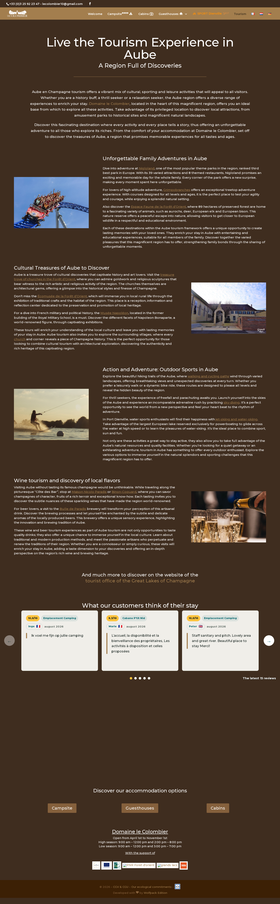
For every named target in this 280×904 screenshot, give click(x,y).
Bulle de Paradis (73, 509)
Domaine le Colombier (109, 104)
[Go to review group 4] (144, 678)
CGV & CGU (120, 886)
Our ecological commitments (151, 886)
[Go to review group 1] (131, 678)
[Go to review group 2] (135, 678)
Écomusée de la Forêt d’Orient (62, 296)
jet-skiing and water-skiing (236, 419)
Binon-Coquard (124, 492)
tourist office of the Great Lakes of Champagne (140, 581)
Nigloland (147, 168)
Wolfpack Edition (155, 892)
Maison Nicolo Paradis (89, 492)
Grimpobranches (176, 190)
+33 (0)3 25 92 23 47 (24, 4)
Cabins (143, 14)
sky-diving (232, 402)
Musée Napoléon (114, 313)
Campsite (114, 14)
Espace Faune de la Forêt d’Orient (158, 207)
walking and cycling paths (208, 376)
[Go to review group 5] (149, 678)
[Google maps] (140, 737)
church (19, 339)
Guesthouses (169, 14)
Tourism (240, 14)
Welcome (95, 14)
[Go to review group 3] (140, 678)
